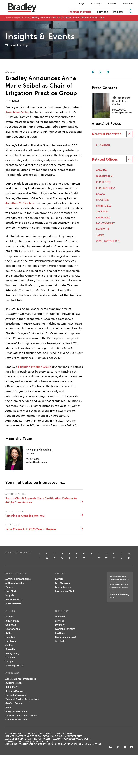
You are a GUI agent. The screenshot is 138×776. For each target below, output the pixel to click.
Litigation (103, 145)
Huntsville (103, 205)
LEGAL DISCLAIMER (63, 733)
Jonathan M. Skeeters (19, 203)
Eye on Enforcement (16, 695)
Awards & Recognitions (18, 579)
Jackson (102, 211)
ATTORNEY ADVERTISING (17, 741)
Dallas (100, 194)
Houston (102, 199)
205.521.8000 (44, 733)
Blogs (81, 4)
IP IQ (8, 707)
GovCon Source (13, 703)
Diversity (60, 624)
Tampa (100, 235)
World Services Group (76, 739)
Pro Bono (60, 633)
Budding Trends (13, 682)
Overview (60, 616)
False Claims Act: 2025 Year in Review (30, 529)
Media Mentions (13, 599)
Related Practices (106, 134)
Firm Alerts (11, 591)
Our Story (96, 4)
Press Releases (13, 603)
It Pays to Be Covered (16, 711)
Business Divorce (14, 691)
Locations (128, 4)
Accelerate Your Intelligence (20, 678)
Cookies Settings (41, 742)
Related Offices (105, 159)
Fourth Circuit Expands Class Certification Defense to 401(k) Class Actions (41, 500)
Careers (112, 4)
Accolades (60, 641)
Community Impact (65, 637)
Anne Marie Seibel (17, 112)
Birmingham (104, 176)
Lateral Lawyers (63, 587)
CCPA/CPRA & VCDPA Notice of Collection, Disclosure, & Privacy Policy (43, 736)
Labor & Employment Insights (21, 715)
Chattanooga (106, 188)
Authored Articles (14, 583)
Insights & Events (79, 11)
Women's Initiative (65, 629)
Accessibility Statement (18, 739)
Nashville (102, 229)
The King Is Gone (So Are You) (25, 515)
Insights (9, 595)
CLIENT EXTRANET (14, 733)
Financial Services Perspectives (22, 699)
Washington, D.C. (108, 241)
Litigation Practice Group (34, 366)
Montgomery (105, 223)
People (118, 11)
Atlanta (101, 170)
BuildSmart (11, 687)
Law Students (62, 583)
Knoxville (103, 217)
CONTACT (30, 733)
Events (9, 587)
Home (8, 17)
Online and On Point (16, 719)
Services (102, 11)
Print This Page (19, 45)
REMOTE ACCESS (42, 739)
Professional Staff (64, 591)
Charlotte (103, 182)
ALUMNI (57, 739)
